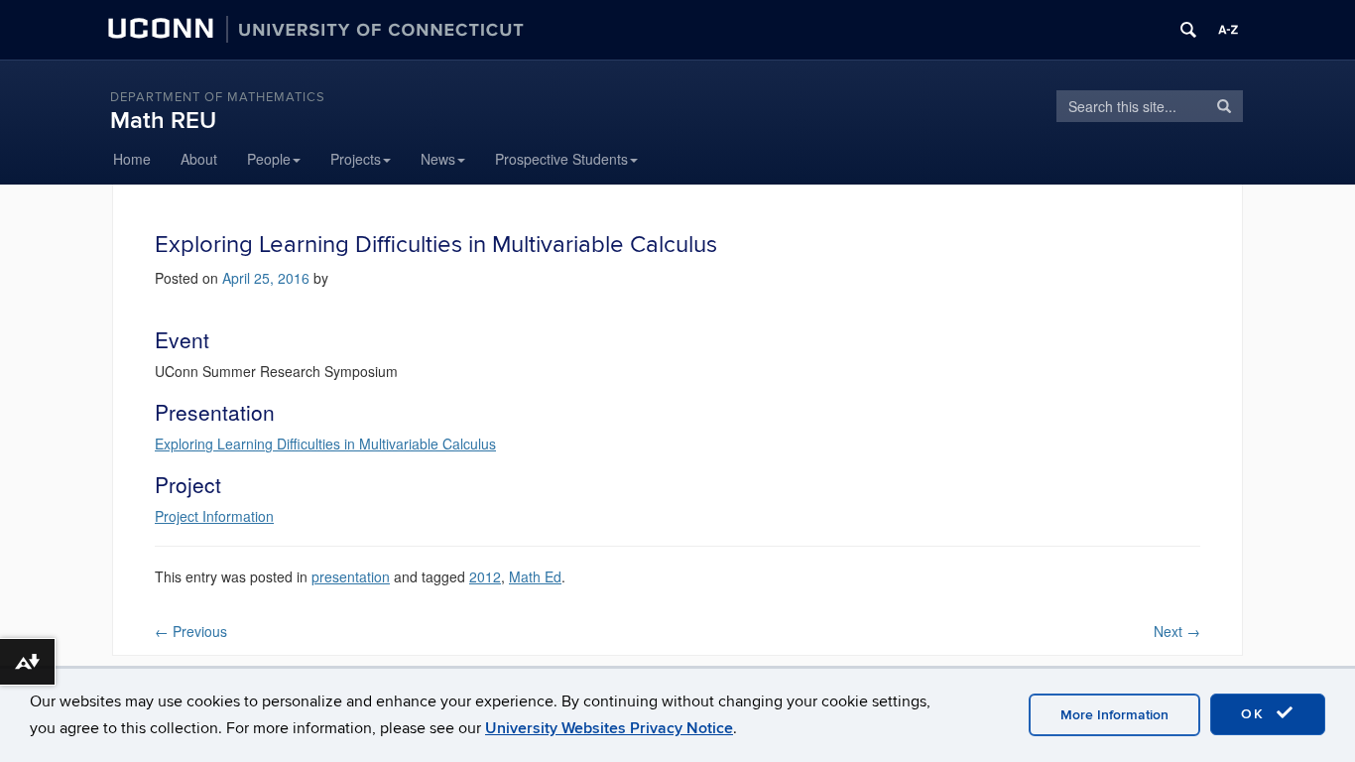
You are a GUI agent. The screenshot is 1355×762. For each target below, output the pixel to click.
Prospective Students (561, 159)
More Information (1114, 714)
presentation (350, 576)
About (199, 159)
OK (1256, 713)
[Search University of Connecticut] (1188, 30)
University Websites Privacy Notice (609, 728)
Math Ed (535, 576)
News (438, 159)
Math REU (163, 120)
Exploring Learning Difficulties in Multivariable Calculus (325, 443)
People (269, 159)
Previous (191, 631)
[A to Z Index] (1228, 30)
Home (132, 159)
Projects (355, 159)
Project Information (214, 516)
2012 (485, 576)
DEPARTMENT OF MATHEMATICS (217, 97)
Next (1177, 631)
